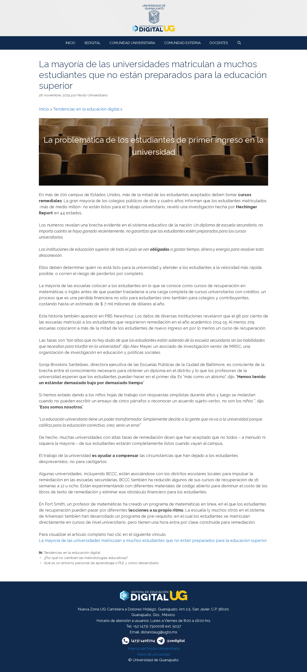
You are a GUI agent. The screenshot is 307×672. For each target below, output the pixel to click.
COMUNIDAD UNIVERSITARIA (132, 43)
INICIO (70, 43)
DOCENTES (219, 43)
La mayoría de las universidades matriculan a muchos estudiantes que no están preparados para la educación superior (153, 540)
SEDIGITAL (92, 43)
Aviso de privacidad (153, 654)
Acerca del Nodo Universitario (154, 648)
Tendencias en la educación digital (72, 553)
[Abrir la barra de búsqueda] (239, 43)
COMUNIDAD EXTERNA (182, 43)
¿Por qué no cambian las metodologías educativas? (86, 558)
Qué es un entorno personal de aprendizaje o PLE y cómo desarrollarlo (101, 563)
